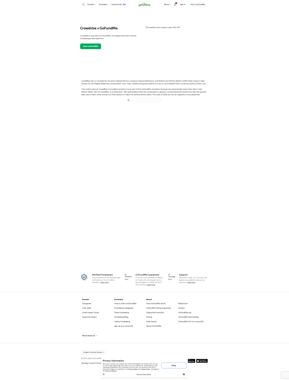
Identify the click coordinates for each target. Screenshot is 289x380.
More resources (88, 336)
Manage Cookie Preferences (93, 363)
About (166, 4)
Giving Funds (118, 4)
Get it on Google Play (188, 361)
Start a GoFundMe (198, 4)
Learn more (105, 282)
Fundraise (103, 4)
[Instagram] (206, 351)
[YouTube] (197, 351)
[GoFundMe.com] (144, 4)
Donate (90, 4)
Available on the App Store (202, 361)
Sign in (182, 4)
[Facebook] (193, 351)
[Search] (83, 4)
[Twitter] (202, 351)
